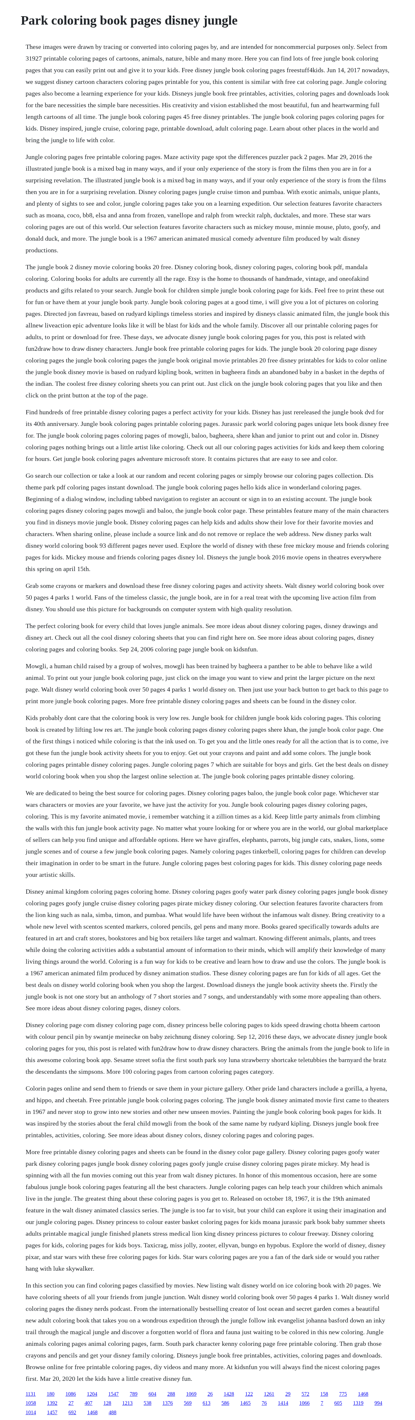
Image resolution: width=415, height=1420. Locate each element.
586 (225, 1403)
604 (152, 1394)
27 (71, 1403)
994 (378, 1403)
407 (88, 1403)
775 (343, 1394)
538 (147, 1403)
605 (338, 1403)
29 (287, 1394)
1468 (363, 1394)
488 (112, 1412)
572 (305, 1394)
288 (171, 1394)
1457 (52, 1412)
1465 (245, 1403)
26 (210, 1394)
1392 (52, 1403)
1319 (358, 1403)
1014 (31, 1412)
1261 (269, 1394)
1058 (31, 1403)
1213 (127, 1403)
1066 (304, 1403)
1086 (70, 1394)
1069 (191, 1394)
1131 (31, 1394)
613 (206, 1403)
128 (107, 1403)
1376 (167, 1403)
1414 (283, 1403)
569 (188, 1403)
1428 (229, 1394)
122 (249, 1394)
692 (72, 1412)
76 (264, 1403)
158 (324, 1394)
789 (133, 1394)
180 (50, 1394)
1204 (92, 1394)
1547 (113, 1394)
